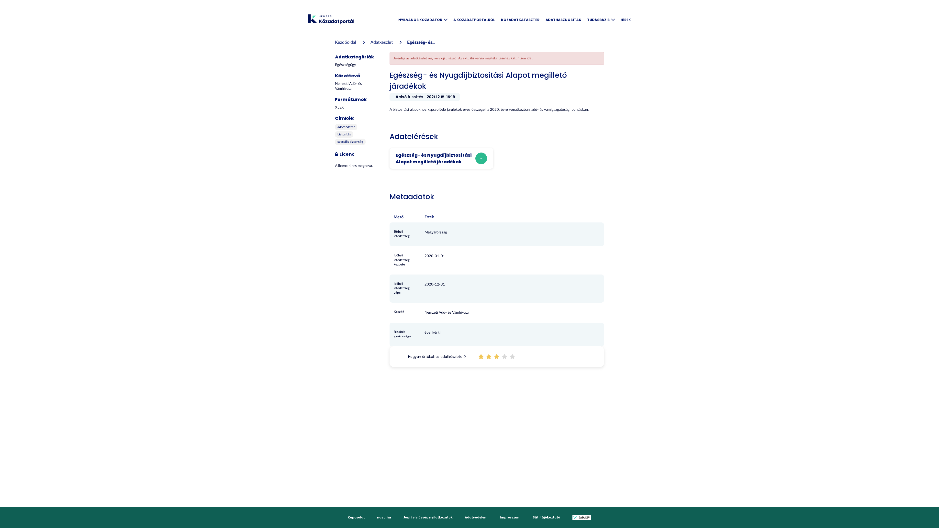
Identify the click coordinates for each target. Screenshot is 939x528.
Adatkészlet (381, 42)
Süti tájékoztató (546, 517)
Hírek (626, 19)
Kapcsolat (356, 517)
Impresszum (510, 517)
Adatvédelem (476, 517)
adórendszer (346, 127)
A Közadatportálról (474, 19)
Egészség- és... (421, 42)
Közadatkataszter (520, 19)
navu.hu (384, 517)
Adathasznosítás (563, 19)
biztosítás (344, 134)
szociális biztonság (350, 141)
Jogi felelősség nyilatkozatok (428, 517)
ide (529, 58)
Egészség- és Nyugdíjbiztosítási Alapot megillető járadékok (434, 158)
